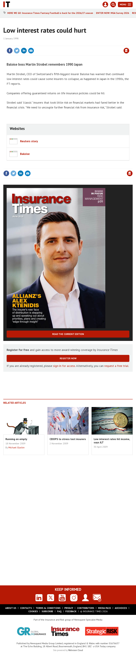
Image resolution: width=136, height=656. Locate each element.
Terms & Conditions (48, 608)
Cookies (33, 611)
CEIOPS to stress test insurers (68, 439)
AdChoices (121, 608)
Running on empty (16, 439)
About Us (10, 608)
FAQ (59, 611)
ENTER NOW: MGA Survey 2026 (112, 12)
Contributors (85, 608)
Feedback (70, 611)
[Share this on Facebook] (10, 51)
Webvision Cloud (75, 650)
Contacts (26, 608)
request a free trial (116, 366)
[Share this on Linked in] (24, 51)
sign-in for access (64, 366)
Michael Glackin (16, 447)
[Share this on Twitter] (17, 51)
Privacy (68, 608)
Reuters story (29, 141)
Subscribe (47, 611)
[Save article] (126, 51)
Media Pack (104, 608)
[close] (129, 43)
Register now (68, 358)
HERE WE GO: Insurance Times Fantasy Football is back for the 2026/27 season (50, 12)
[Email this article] (31, 51)
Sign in (87, 43)
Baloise (25, 154)
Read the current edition (68, 334)
